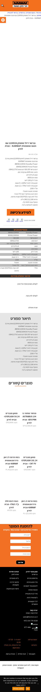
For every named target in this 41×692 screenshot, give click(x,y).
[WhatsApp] (8, 220)
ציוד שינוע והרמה (32, 582)
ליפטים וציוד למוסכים (31, 586)
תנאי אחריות (22, 654)
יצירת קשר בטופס (32, 613)
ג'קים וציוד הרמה (32, 597)
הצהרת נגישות (10, 654)
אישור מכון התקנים (13, 588)
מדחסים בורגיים (32, 578)
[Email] (12, 220)
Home (38, 12)
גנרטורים (22, 12)
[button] (3, 20)
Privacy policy (18, 689)
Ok (28, 689)
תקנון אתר (32, 654)
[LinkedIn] (17, 220)
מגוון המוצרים (30, 12)
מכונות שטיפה (33, 590)
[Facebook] (21, 220)
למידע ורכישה (20, 212)
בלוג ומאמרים (14, 578)
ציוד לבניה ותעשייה (31, 593)
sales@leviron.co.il (30, 617)
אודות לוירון (15, 574)
